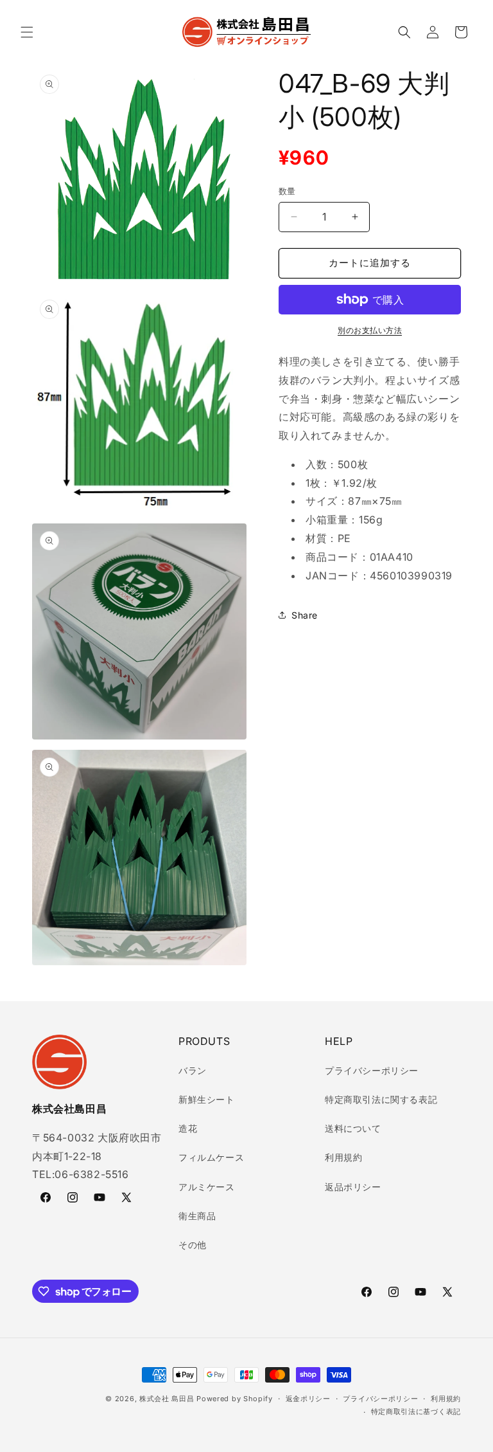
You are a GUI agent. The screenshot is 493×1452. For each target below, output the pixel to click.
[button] (27, 32)
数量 (287, 191)
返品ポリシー (353, 1186)
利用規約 (343, 1157)
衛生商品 (197, 1215)
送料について (353, 1128)
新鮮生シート (206, 1099)
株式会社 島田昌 (167, 1398)
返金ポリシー (308, 1398)
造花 (187, 1128)
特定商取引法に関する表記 (381, 1099)
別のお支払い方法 (370, 330)
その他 (192, 1244)
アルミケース (206, 1186)
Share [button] (304, 615)
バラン (192, 1070)
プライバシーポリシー (372, 1070)
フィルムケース (211, 1157)
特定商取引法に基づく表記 (416, 1411)
